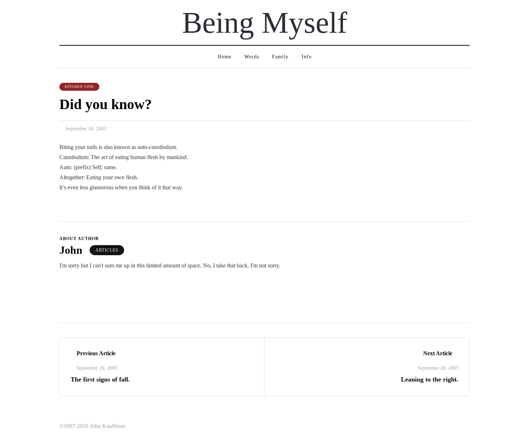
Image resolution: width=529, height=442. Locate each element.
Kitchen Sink (79, 87)
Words (251, 56)
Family (280, 56)
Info (307, 56)
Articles (106, 250)
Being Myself (264, 22)
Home (224, 56)
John (70, 250)
